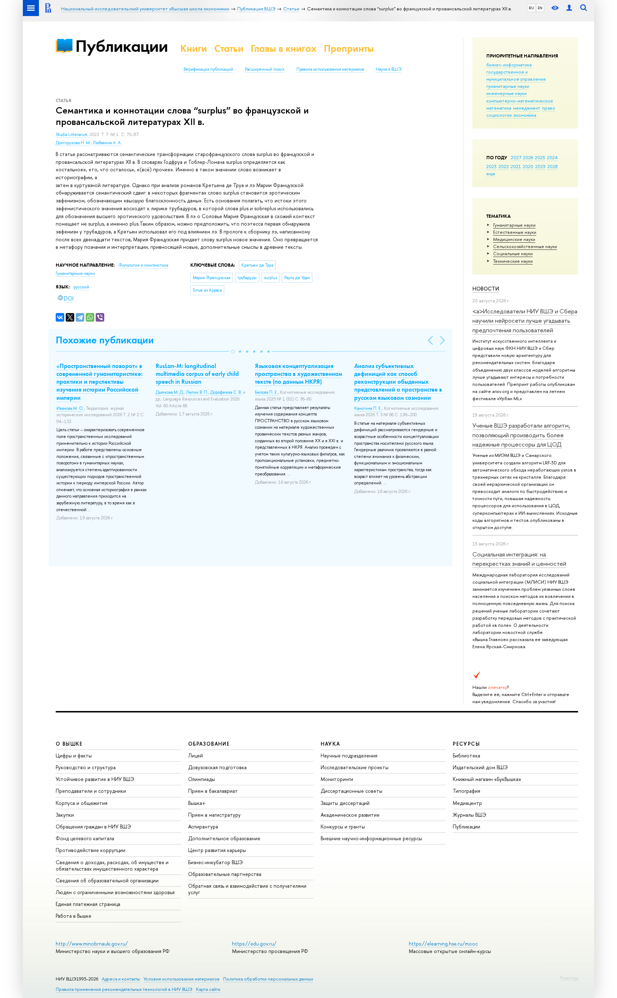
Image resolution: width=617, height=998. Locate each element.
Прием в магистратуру (214, 814)
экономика (524, 115)
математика (498, 108)
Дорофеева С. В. (226, 392)
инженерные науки (506, 93)
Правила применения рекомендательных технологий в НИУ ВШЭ (124, 989)
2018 (552, 166)
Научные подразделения (349, 755)
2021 (516, 166)
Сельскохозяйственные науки (525, 246)
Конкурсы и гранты (343, 826)
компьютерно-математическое (519, 100)
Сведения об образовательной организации (107, 880)
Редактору (569, 977)
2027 (516, 157)
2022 (503, 166)
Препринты (349, 48)
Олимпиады (201, 779)
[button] (232, 351)
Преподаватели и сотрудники (91, 790)
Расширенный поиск (265, 69)
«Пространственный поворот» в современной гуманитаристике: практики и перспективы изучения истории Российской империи (99, 381)
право (548, 108)
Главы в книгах (284, 48)
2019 (540, 166)
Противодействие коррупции (90, 850)
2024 (552, 157)
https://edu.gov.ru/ (254, 943)
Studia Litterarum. (73, 134)
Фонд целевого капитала (85, 838)
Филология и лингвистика (143, 265)
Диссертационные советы (351, 790)
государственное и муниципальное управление (516, 75)
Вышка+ (197, 803)
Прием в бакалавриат (213, 790)
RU (531, 7)
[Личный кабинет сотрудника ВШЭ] (569, 8)
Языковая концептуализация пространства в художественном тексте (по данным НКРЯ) (298, 373)
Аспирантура (203, 826)
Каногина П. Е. (368, 408)
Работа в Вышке (73, 915)
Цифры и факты (74, 755)
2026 (528, 157)
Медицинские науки (514, 239)
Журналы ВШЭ (469, 814)
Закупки (65, 814)
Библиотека (466, 755)
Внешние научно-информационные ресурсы (371, 838)
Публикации (121, 46)
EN (540, 7)
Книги (193, 48)
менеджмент (526, 108)
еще (490, 173)
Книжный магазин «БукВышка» (487, 779)
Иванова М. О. (70, 408)
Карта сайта (208, 989)
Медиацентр (467, 803)
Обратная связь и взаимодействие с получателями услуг (247, 889)
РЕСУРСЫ (466, 743)
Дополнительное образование (224, 838)
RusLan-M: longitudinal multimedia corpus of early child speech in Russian (197, 373)
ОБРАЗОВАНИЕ (209, 743)
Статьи (229, 48)
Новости (485, 288)
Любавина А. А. (107, 143)
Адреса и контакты (121, 979)
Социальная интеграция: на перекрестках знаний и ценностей (519, 559)
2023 (491, 166)
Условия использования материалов (182, 979)
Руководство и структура (86, 767)
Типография (466, 790)
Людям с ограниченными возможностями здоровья (115, 892)
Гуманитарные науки (514, 225)
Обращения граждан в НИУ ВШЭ (93, 826)
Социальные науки (513, 253)
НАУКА (330, 743)
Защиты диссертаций (345, 803)
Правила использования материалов (330, 69)
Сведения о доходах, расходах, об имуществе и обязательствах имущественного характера (112, 865)
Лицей (195, 755)
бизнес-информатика (509, 64)
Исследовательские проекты (354, 767)
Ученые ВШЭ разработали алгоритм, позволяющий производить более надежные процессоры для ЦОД (521, 434)
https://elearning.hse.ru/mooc (443, 943)
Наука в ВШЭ (388, 69)
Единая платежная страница (88, 904)
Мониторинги (337, 779)
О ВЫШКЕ (69, 743)
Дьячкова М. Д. (170, 392)
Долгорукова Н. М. (73, 143)
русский (81, 287)
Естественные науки (514, 232)
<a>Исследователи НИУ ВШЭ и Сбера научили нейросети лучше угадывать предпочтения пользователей (524, 320)
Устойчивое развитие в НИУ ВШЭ (95, 779)
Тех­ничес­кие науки (513, 261)
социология (499, 115)
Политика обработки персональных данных (268, 979)
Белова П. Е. (266, 392)
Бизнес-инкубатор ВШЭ (215, 862)
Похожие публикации (105, 340)
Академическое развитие (350, 814)
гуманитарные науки (507, 86)
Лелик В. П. (197, 392)
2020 (528, 166)
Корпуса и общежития (81, 803)
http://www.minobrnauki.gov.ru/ (92, 943)
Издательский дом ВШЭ (480, 767)
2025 (540, 157)
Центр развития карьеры (217, 850)
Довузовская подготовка (217, 767)
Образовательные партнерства (224, 874)
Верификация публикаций (208, 69)
